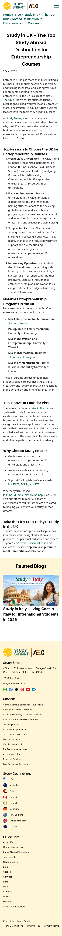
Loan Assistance (11, 739)
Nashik (29, 495)
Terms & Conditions (13, 926)
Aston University (19, 323)
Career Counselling (13, 847)
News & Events (10, 862)
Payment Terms (51, 926)
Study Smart (13, 118)
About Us (8, 842)
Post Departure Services (15, 764)
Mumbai (19, 495)
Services (9, 699)
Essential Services (12, 759)
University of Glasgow (22, 357)
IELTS (16, 484)
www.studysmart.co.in (33, 543)
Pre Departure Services (15, 749)
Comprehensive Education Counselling (23, 705)
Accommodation (12, 754)
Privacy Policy (33, 926)
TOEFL (24, 484)
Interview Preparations (14, 729)
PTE (37, 484)
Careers (7, 872)
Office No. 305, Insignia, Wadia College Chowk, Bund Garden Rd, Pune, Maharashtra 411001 (30, 670)
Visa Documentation (13, 744)
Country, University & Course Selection (22, 715)
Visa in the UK (40, 408)
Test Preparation (11, 725)
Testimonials (9, 857)
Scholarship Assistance (15, 734)
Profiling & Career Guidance (17, 710)
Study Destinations (17, 773)
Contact (7, 877)
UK (10, 100)
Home (7, 14)
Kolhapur (39, 495)
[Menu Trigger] (56, 5)
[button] (25, 632)
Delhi (52, 495)
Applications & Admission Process (20, 720)
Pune (9, 495)
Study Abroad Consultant (16, 852)
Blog (18, 14)
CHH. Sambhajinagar (14, 906)
